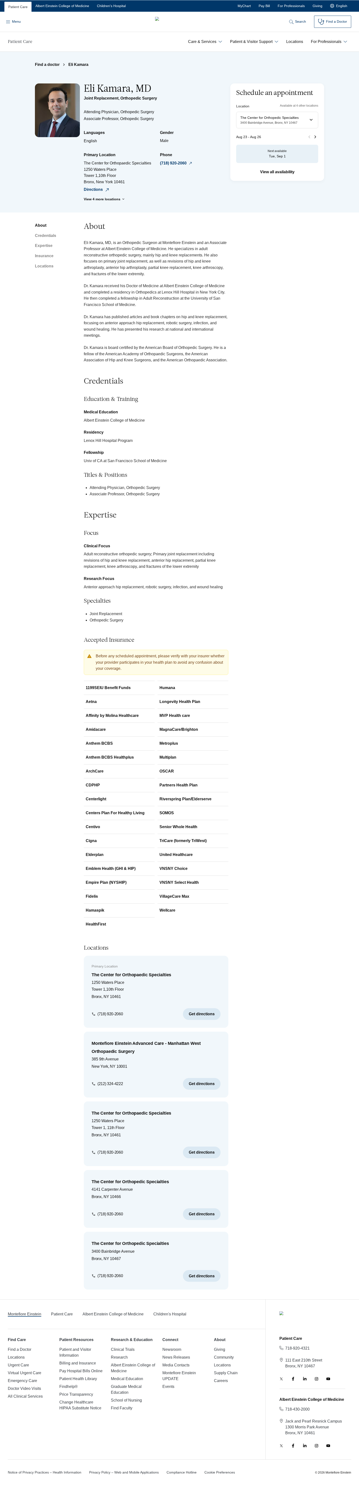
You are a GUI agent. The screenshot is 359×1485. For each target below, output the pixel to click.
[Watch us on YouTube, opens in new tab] (328, 1379)
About (40, 225)
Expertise (44, 246)
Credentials (45, 236)
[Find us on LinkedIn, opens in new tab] (305, 1379)
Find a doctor (47, 64)
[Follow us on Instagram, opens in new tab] (316, 1379)
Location (242, 106)
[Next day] (315, 137)
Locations (44, 266)
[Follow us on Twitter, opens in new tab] (281, 1379)
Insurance (44, 256)
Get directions (202, 1014)
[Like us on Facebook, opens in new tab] (293, 1379)
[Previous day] (309, 137)
